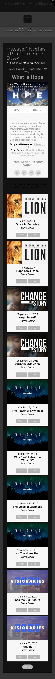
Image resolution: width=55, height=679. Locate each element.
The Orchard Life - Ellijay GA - (27, 5)
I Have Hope (31, 150)
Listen (38, 110)
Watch (19, 110)
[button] (27, 19)
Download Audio (28, 155)
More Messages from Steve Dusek (27, 151)
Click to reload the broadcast (22, 89)
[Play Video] (27, 94)
